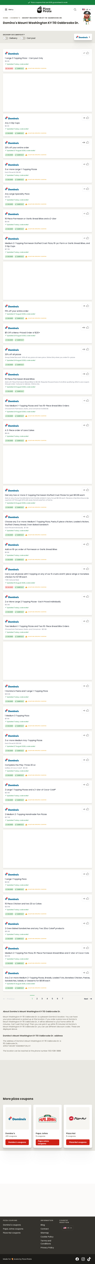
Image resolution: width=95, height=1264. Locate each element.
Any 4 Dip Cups (12, 123)
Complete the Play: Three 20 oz (20, 765)
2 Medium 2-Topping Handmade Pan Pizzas (26, 814)
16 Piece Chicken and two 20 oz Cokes (23, 903)
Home (5, 18)
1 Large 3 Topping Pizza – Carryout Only (24, 58)
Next (86, 999)
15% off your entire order (17, 311)
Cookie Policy (47, 1236)
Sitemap (45, 1232)
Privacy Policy (47, 1247)
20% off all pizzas (13, 354)
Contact (45, 1228)
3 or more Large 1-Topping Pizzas (21, 169)
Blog (43, 1224)
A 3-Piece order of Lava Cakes (19, 430)
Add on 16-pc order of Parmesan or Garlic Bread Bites (31, 549)
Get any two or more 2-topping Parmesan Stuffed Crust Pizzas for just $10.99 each (45, 495)
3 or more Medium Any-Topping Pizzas (23, 740)
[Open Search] (76, 9)
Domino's (15, 18)
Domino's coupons (17, 1142)
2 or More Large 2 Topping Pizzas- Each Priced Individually (33, 601)
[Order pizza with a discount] (44, 9)
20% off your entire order (17, 147)
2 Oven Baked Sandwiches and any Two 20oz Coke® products (34, 928)
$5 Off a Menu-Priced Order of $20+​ (22, 332)
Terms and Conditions (46, 1242)
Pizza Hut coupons (77, 1142)
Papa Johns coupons (43, 1142)
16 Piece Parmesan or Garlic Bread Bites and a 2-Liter (30, 218)
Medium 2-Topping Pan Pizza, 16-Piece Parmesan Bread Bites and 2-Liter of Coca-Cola (47, 953)
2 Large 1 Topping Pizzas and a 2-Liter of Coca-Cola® (30, 789)
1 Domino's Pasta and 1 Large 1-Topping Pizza (26, 691)
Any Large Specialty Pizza (17, 193)
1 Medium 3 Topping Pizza (17, 715)
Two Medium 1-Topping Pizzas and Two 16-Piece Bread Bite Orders (37, 405)
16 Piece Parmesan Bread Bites (20, 379)
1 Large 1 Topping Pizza (15, 879)
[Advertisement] (47, 92)
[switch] (5, 38)
